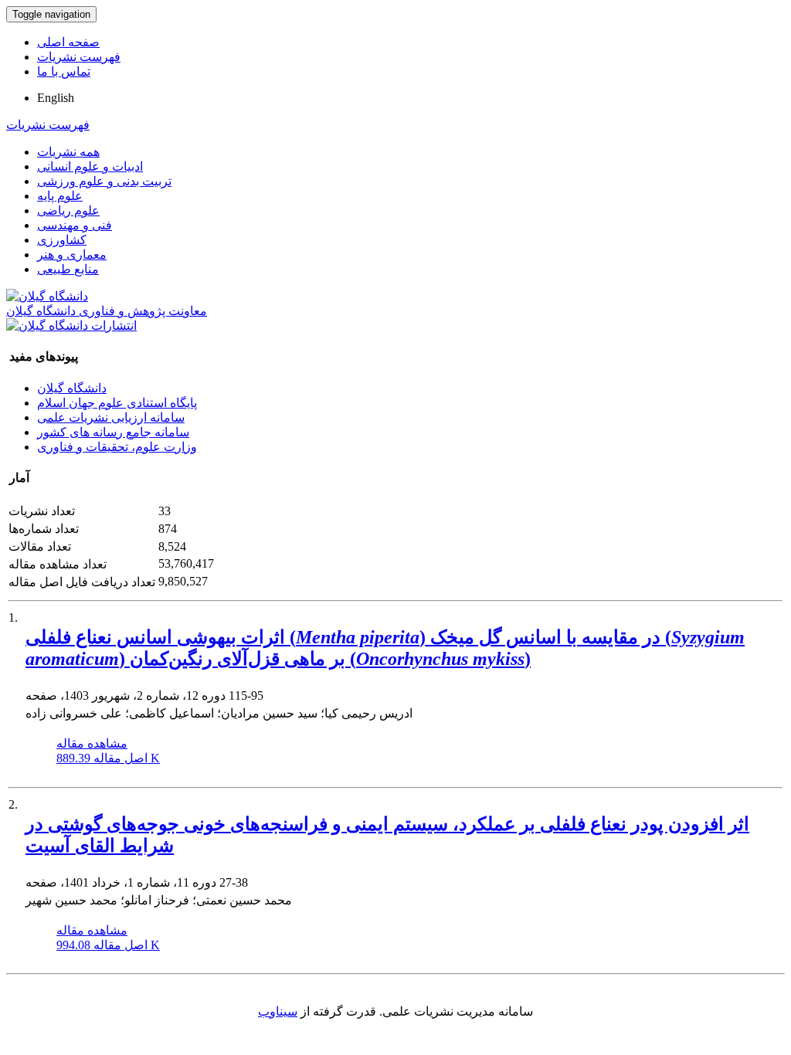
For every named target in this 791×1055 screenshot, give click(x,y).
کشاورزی (62, 239)
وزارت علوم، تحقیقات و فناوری (117, 446)
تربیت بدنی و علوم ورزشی (104, 181)
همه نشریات (68, 151)
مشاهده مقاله (91, 743)
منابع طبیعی (68, 269)
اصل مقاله (108, 758)
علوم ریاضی (68, 210)
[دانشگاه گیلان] (47, 296)
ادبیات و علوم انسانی (90, 166)
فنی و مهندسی (74, 225)
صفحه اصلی (68, 42)
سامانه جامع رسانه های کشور (113, 432)
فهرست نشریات (79, 56)
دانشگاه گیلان (72, 388)
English (55, 97)
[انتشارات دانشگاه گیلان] (71, 325)
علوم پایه (60, 195)
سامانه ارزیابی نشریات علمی (111, 417)
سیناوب (277, 1011)
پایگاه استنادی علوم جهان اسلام (117, 402)
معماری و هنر (72, 254)
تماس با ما (63, 71)
